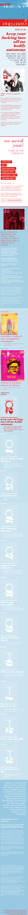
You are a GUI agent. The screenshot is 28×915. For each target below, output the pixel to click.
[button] (6, 161)
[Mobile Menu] (23, 14)
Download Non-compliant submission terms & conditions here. (11, 195)
